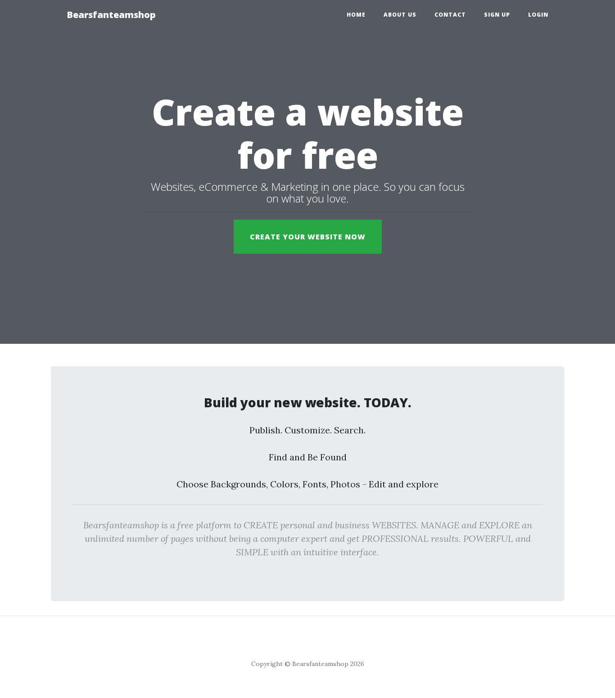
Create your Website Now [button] (308, 237)
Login (538, 14)
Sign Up (497, 14)
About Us (400, 14)
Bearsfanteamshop (111, 15)
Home (356, 14)
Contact (450, 14)
